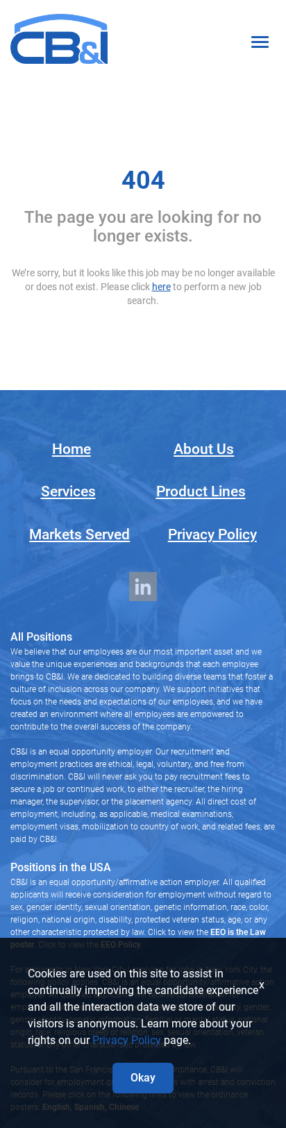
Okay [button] (143, 1077)
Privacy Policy (212, 534)
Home (71, 449)
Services (68, 491)
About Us (204, 449)
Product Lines (201, 491)
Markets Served (79, 534)
